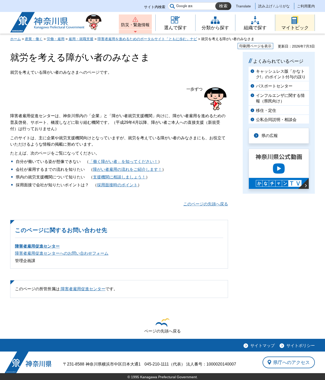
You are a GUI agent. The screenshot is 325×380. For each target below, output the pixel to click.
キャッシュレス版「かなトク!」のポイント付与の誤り (281, 74)
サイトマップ (262, 345)
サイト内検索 (154, 7)
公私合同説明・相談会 (276, 119)
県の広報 (270, 135)
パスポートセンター (274, 86)
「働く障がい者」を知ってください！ (123, 161)
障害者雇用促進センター (37, 246)
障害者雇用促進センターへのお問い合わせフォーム (61, 253)
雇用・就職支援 (81, 39)
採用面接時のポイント (117, 185)
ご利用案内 (306, 6)
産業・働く (34, 39)
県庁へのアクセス (291, 362)
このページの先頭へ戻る (205, 204)
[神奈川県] (28, 362)
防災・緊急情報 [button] (135, 25)
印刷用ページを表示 (255, 46)
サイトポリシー (300, 345)
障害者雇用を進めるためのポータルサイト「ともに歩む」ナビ (147, 39)
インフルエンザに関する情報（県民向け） (280, 98)
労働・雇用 (55, 39)
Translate (243, 6)
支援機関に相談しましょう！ (119, 177)
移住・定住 (266, 110)
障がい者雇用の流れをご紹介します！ (127, 169)
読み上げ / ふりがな (274, 6)
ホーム (15, 39)
